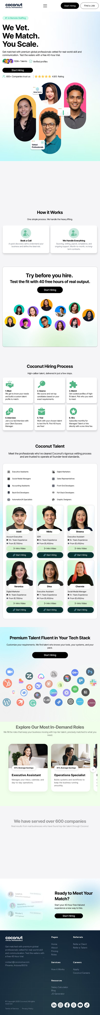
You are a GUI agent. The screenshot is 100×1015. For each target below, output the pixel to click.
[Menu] (45, 6)
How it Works (58, 969)
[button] (19, 548)
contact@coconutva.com (17, 962)
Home (54, 944)
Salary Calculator (59, 987)
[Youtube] (80, 1005)
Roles (54, 954)
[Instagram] (60, 1005)
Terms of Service (12, 1008)
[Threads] (73, 1005)
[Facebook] (67, 1005)
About (54, 947)
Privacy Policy (26, 1008)
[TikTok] (87, 1005)
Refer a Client (80, 944)
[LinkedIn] (54, 1005)
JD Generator (58, 993)
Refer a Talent (80, 947)
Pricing (54, 951)
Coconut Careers (81, 972)
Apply (76, 969)
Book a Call (25, 240)
